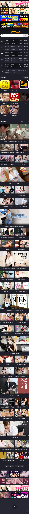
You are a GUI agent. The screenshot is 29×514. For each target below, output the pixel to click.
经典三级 (13, 55)
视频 (2, 48)
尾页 (22, 466)
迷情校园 (7, 66)
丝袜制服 (13, 49)
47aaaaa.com (14, 31)
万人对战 (20, 40)
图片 (2, 59)
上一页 (11, 466)
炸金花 (13, 43)
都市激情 (7, 64)
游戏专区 (26, 40)
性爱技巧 (26, 66)
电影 (2, 53)
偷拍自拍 (13, 52)
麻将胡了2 (7, 43)
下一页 (17, 466)
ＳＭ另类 (26, 49)
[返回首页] (27, 511)
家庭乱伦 (13, 64)
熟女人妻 (7, 49)
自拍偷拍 (13, 46)
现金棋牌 (20, 43)
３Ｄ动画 (26, 46)
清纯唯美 (13, 61)
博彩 (2, 42)
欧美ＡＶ (20, 46)
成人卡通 (20, 52)
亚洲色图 (13, 58)
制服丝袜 (7, 55)
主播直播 (20, 49)
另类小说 (13, 66)
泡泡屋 (13, 72)
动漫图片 (26, 58)
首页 (7, 466)
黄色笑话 (20, 66)
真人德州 (13, 40)
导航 (2, 71)
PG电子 (7, 40)
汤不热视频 (25, 70)
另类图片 (26, 61)
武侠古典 (26, 64)
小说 (2, 65)
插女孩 (7, 70)
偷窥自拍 (7, 58)
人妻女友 (20, 64)
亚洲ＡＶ (7, 46)
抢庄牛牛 (26, 43)
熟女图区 (20, 61)
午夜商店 (13, 70)
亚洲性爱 (7, 52)
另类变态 (26, 55)
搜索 (26, 35)
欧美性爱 (26, 52)
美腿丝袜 (7, 61)
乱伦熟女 (20, 55)
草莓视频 (20, 70)
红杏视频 (7, 72)
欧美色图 (20, 58)
